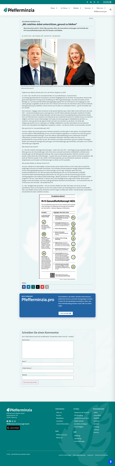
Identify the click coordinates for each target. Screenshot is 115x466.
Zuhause (96, 430)
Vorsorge (96, 427)
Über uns (100, 8)
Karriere (58, 415)
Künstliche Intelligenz (81, 424)
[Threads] (15, 421)
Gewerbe (96, 421)
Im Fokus (64, 8)
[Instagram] (12, 421)
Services (88, 8)
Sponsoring (77, 438)
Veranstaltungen (79, 441)
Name (24, 361)
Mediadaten (60, 418)
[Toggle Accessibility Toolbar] (110, 461)
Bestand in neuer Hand (81, 418)
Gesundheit (97, 415)
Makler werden (79, 421)
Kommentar (26, 340)
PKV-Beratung (78, 415)
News (53, 8)
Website (24, 375)
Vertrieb (96, 424)
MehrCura (59, 438)
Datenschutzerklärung (101, 455)
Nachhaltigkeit (78, 427)
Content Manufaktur (62, 424)
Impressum (90, 455)
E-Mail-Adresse (27, 368)
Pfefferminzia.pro (100, 11)
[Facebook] (7, 421)
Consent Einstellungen (65, 455)
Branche (96, 432)
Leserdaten (59, 421)
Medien (76, 8)
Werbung (77, 436)
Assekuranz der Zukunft (81, 412)
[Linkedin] (10, 421)
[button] (24, 287)
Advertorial (57, 36)
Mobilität (96, 418)
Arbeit (95, 412)
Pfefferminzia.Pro (61, 435)
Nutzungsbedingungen (79, 455)
